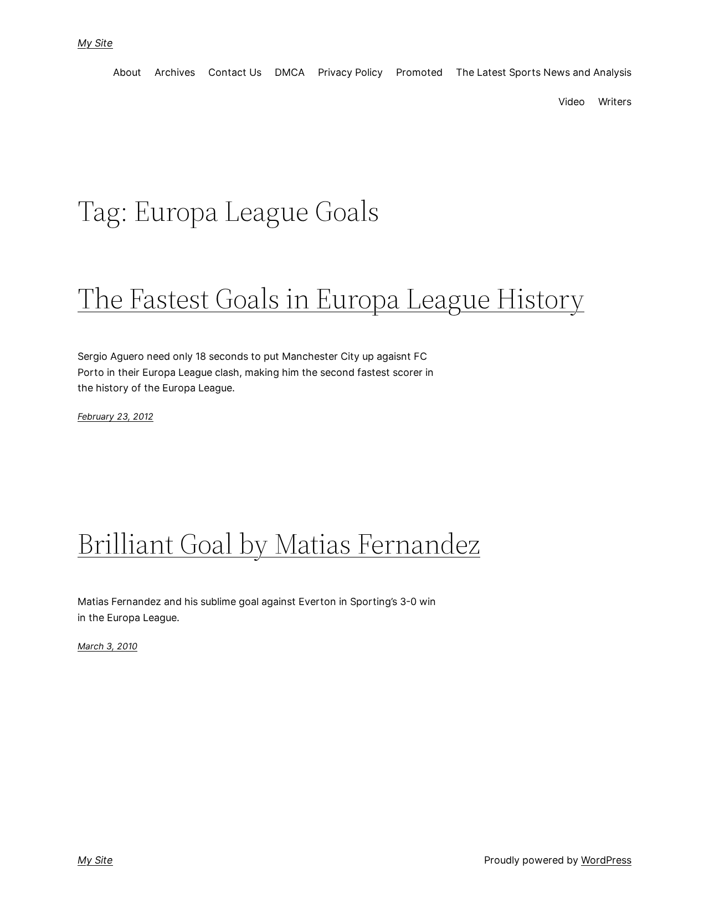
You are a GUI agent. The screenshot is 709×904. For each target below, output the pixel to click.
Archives (175, 72)
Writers (614, 101)
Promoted (419, 72)
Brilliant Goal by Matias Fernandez (279, 543)
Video (571, 101)
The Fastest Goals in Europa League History (331, 298)
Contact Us (234, 72)
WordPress (606, 860)
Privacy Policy (350, 72)
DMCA (290, 72)
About (127, 72)
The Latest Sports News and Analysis (543, 72)
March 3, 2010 (107, 646)
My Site (95, 43)
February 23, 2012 (115, 416)
